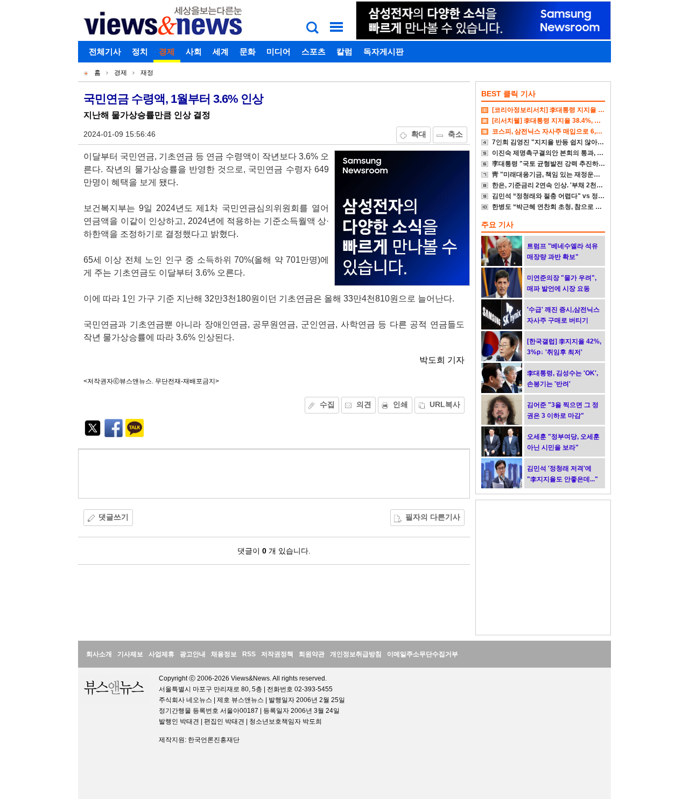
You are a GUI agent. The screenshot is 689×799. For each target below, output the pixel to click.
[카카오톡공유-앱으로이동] (134, 434)
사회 (194, 51)
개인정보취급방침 (356, 654)
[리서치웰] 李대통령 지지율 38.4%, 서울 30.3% (560, 120)
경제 (167, 51)
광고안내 (193, 654)
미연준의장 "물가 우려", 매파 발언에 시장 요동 (561, 283)
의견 (363, 404)
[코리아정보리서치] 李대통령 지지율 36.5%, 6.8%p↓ (567, 110)
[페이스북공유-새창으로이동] (113, 434)
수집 (327, 404)
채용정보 (224, 654)
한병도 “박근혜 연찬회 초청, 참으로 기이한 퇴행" (562, 207)
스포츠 (313, 51)
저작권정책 (277, 654)
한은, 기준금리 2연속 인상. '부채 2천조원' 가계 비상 (566, 185)
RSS (249, 654)
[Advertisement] (274, 474)
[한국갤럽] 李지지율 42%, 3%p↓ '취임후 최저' (564, 347)
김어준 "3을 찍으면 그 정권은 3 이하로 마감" (563, 410)
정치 (140, 51)
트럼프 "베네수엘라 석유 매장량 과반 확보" (562, 251)
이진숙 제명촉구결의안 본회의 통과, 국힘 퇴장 (558, 153)
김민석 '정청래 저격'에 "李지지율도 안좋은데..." (562, 474)
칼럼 (344, 51)
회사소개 (99, 654)
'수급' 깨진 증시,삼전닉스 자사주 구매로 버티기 (563, 315)
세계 (221, 51)
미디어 (278, 51)
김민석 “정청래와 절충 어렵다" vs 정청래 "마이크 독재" (572, 196)
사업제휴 (161, 654)
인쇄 (400, 404)
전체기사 (105, 51)
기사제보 (130, 654)
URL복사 (445, 404)
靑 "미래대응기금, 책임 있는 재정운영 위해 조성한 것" (569, 174)
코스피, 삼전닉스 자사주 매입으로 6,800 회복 (557, 131)
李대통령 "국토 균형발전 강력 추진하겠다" (553, 163)
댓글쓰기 (114, 517)
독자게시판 (383, 51)
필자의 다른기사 (432, 517)
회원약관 (312, 654)
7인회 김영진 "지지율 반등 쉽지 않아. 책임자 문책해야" (571, 142)
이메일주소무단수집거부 (422, 654)
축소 (455, 134)
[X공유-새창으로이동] (92, 434)
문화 (248, 51)
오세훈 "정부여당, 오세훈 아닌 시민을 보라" (563, 442)
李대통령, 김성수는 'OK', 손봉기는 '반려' (562, 378)
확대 (418, 134)
